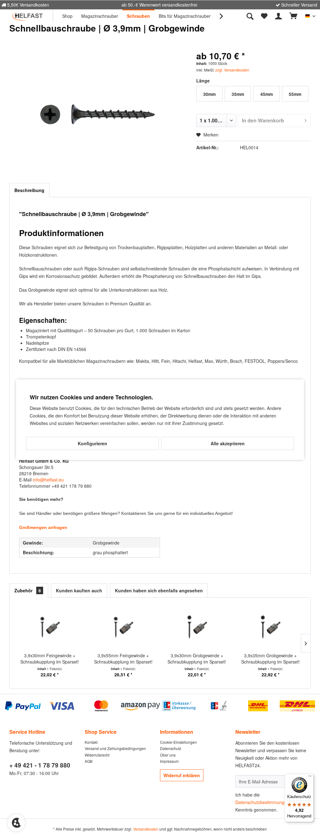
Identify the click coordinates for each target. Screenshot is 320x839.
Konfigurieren (92, 443)
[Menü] (310, 777)
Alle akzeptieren (228, 443)
